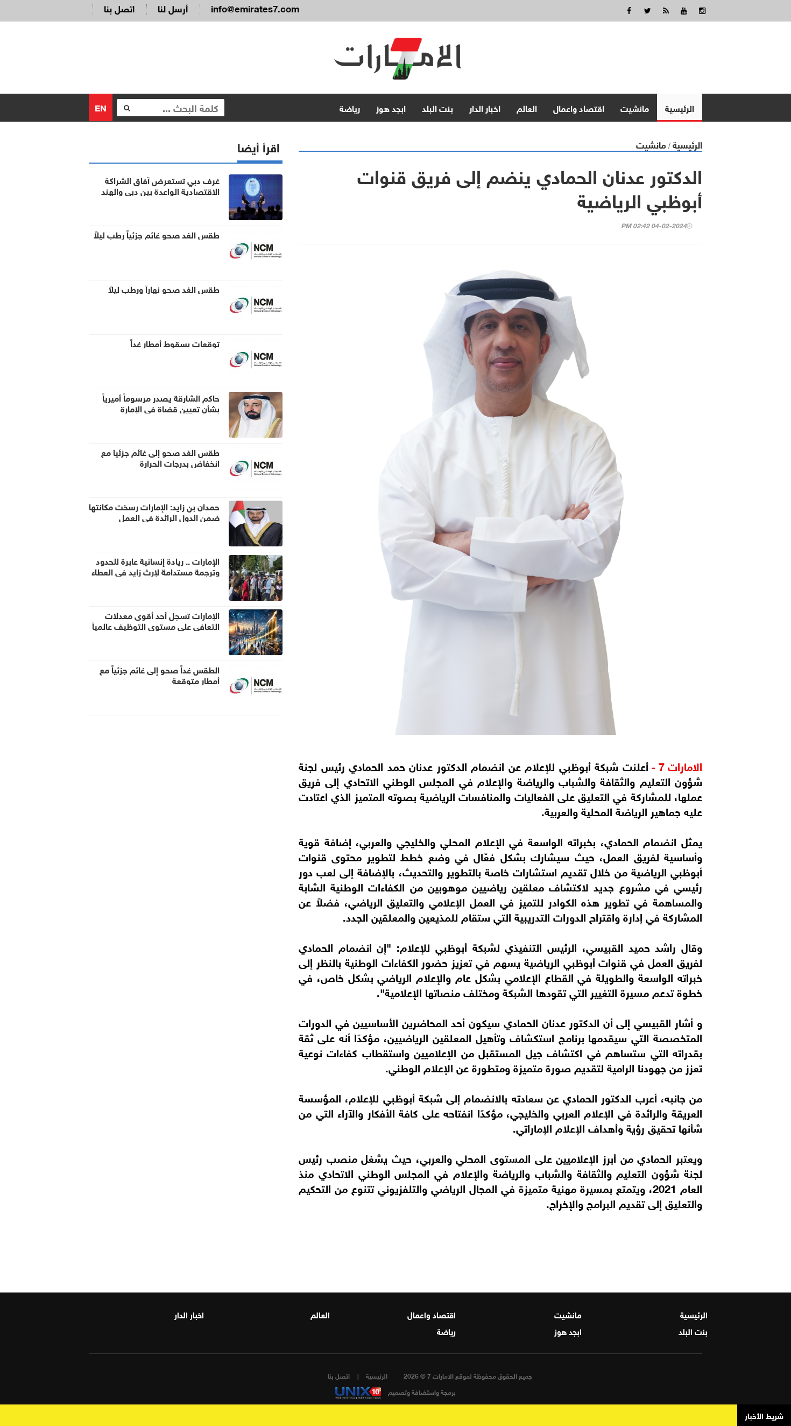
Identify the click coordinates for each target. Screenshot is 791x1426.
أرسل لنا (173, 8)
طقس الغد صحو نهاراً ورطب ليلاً (164, 288)
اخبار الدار (484, 107)
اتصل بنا (119, 8)
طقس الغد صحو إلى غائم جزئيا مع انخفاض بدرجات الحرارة (160, 457)
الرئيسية (679, 107)
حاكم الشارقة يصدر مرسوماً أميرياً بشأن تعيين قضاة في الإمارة (161, 402)
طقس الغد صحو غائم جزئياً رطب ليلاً (157, 234)
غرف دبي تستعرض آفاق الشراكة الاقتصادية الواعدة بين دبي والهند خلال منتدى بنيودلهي (160, 190)
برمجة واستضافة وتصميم (421, 1391)
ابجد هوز (391, 107)
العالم (527, 107)
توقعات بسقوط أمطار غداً (175, 343)
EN (101, 107)
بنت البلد (437, 107)
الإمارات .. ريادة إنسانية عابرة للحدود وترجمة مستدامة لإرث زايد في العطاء (155, 566)
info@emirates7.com (255, 8)
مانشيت (634, 107)
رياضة (350, 107)
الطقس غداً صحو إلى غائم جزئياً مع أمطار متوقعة (160, 674)
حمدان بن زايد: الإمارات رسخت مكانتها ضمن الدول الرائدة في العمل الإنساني (154, 517)
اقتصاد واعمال (578, 107)
